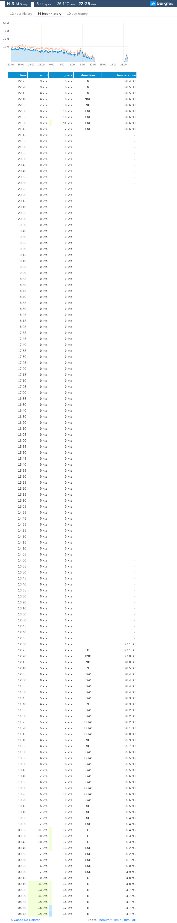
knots (92, 920)
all (134, 920)
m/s (127, 920)
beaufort (105, 920)
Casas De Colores (27, 920)
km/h (117, 920)
